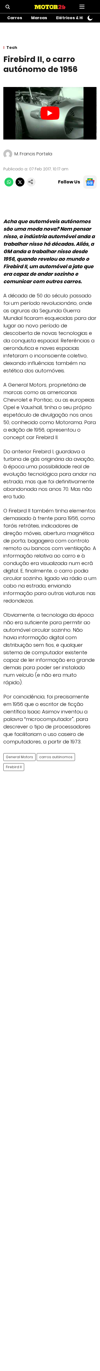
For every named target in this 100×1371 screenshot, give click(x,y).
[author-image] (7, 154)
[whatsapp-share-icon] (8, 185)
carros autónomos (55, 757)
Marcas (39, 18)
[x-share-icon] (20, 185)
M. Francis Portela (33, 154)
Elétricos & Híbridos (77, 18)
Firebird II (14, 767)
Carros (14, 18)
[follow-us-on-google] (90, 182)
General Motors (19, 757)
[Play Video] (50, 113)
